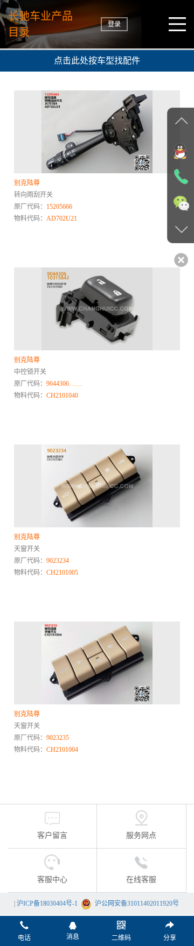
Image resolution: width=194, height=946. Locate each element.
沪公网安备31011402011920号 (137, 903)
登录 (114, 24)
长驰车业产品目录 (40, 24)
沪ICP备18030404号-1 (47, 903)
